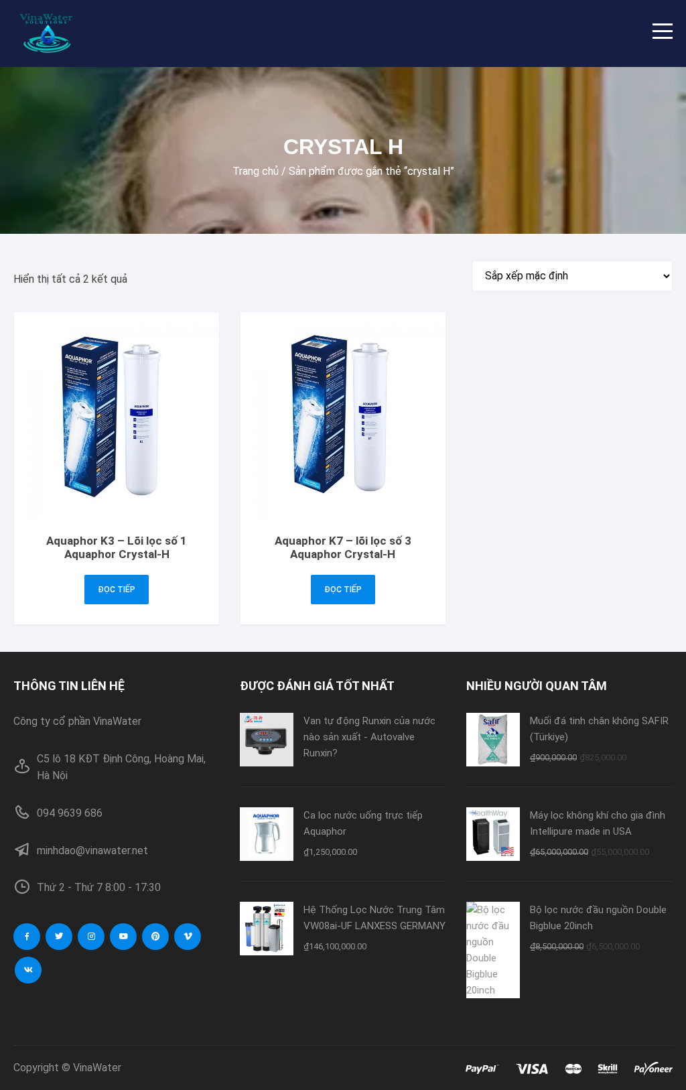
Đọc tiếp (116, 589)
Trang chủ (255, 171)
